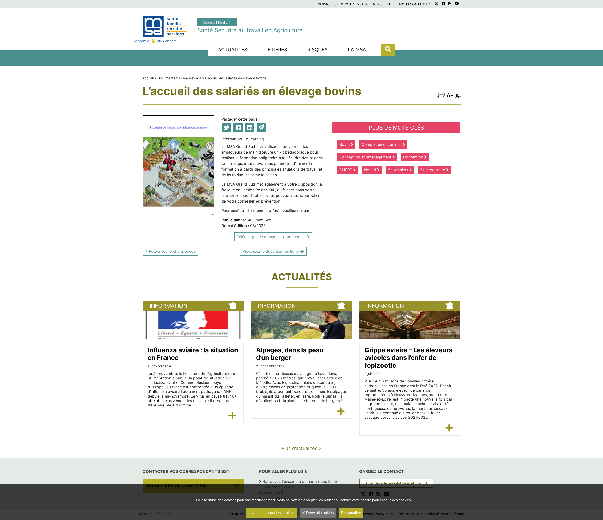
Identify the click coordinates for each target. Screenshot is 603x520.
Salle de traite (433, 169)
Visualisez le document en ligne (271, 251)
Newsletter (384, 4)
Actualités (232, 50)
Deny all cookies (319, 513)
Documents (166, 78)
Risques (317, 50)
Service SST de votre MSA (341, 4)
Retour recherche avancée (172, 251)
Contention (413, 157)
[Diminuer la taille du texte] (450, 95)
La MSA (357, 50)
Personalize (351, 513)
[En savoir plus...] (232, 415)
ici (312, 210)
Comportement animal (382, 144)
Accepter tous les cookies (273, 513)
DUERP (346, 169)
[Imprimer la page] (441, 95)
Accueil (148, 78)
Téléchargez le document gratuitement (272, 236)
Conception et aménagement (365, 157)
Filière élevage (190, 78)
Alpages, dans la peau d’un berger (290, 354)
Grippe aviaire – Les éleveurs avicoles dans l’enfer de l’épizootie (408, 357)
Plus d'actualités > (301, 448)
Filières (277, 50)
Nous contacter (414, 4)
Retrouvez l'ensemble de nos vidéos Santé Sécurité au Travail (300, 484)
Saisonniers (398, 169)
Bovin (345, 144)
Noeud (370, 169)
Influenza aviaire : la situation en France (193, 354)
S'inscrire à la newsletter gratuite (392, 483)
